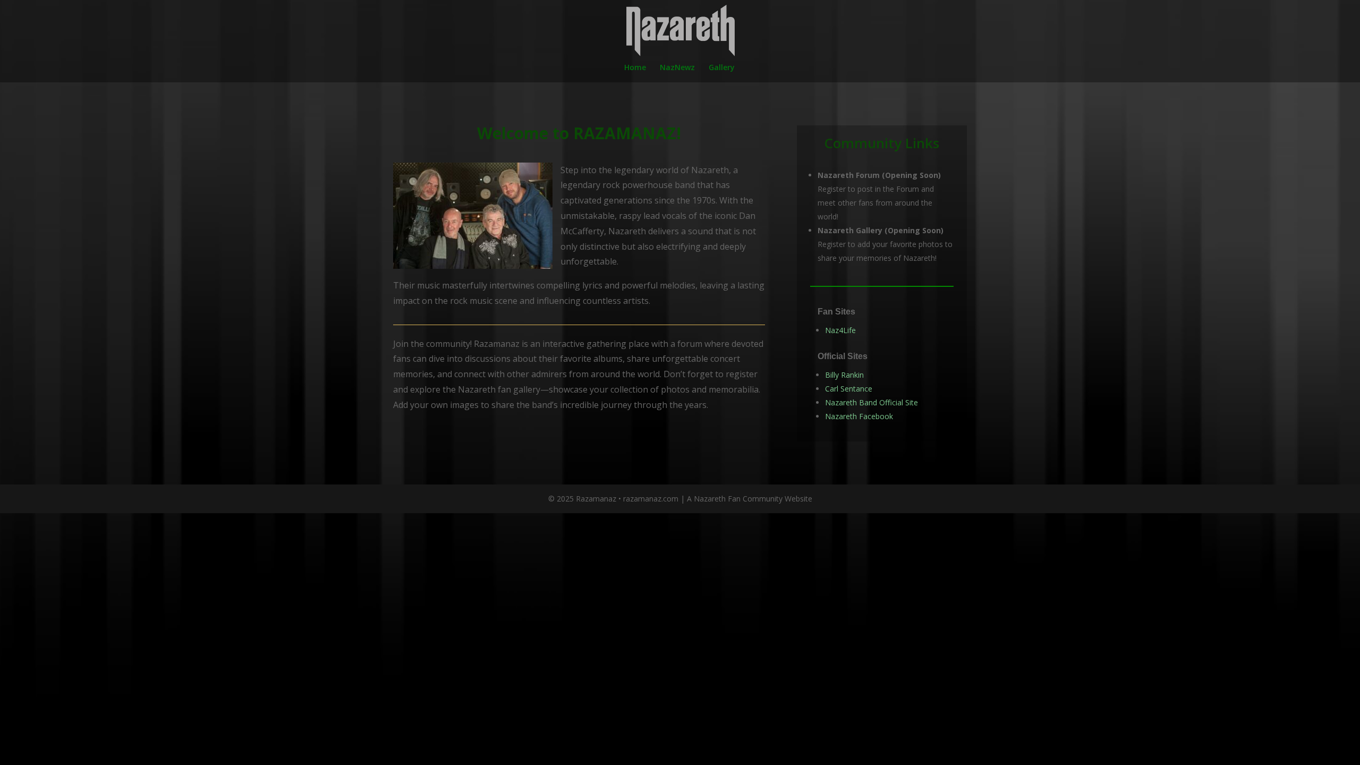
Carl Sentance (848, 389)
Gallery (722, 68)
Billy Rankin (844, 375)
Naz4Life (840, 330)
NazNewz (677, 68)
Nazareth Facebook (859, 416)
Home (635, 68)
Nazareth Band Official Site (871, 402)
